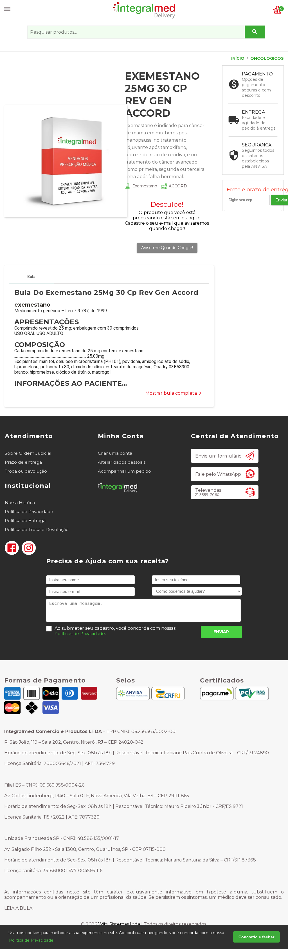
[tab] (31, 276)
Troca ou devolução (26, 471)
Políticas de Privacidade (80, 633)
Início (237, 58)
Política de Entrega (25, 520)
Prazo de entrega (23, 462)
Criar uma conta (115, 453)
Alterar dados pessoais (121, 462)
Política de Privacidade (29, 511)
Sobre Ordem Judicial (28, 453)
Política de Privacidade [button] (31, 940)
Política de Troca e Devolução (37, 529)
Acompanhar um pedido (124, 471)
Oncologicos (267, 58)
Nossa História (20, 502)
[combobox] (145, 32)
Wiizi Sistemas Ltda (119, 924)
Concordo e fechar (256, 937)
